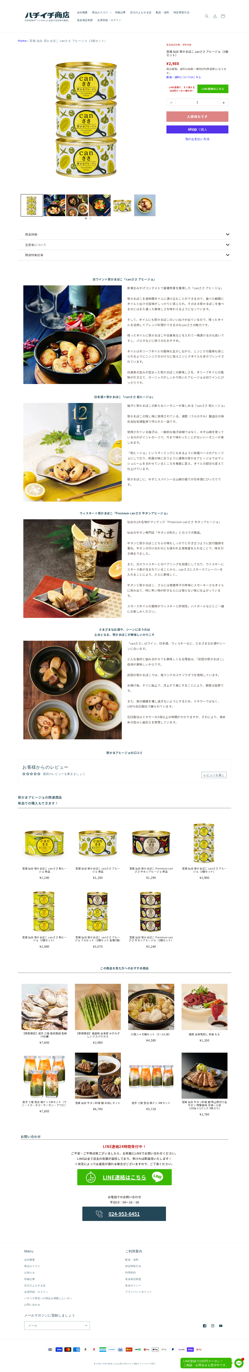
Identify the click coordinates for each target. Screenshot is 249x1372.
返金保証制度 (133, 1279)
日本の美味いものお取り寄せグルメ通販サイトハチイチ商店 (128, 1364)
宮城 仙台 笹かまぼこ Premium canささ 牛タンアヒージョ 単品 (151, 870)
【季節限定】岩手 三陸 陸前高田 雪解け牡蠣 (44, 1035)
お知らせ (29, 1272)
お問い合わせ (32, 1304)
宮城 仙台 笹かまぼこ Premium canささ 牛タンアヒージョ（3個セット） (151, 939)
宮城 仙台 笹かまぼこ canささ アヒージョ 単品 (97, 870)
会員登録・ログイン (36, 1291)
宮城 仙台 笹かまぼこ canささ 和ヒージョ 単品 (44, 870)
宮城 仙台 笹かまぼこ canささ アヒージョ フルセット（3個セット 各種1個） (98, 939)
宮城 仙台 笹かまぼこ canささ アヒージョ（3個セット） (197, 53)
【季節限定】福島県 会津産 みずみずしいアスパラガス (98, 1035)
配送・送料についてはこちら (183, 77)
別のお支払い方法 (197, 139)
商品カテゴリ (32, 1266)
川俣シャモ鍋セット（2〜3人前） (151, 1034)
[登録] (86, 1325)
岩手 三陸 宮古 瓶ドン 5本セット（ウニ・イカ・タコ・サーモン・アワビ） (44, 1103)
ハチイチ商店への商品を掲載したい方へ (48, 1298)
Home (22, 41)
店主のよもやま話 (35, 1285)
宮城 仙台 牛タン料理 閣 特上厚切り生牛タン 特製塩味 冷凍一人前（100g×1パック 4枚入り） (204, 1105)
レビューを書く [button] (214, 775)
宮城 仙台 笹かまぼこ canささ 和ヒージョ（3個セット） (44, 939)
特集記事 (29, 1279)
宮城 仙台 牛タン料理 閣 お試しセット (97, 1103)
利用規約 (130, 1272)
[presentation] (17, 207)
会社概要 (29, 1259)
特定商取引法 (133, 1266)
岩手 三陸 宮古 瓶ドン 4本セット (151, 1103)
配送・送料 (132, 1259)
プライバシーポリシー (138, 1291)
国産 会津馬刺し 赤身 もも (204, 1034)
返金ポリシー (133, 1285)
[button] (101, 12)
